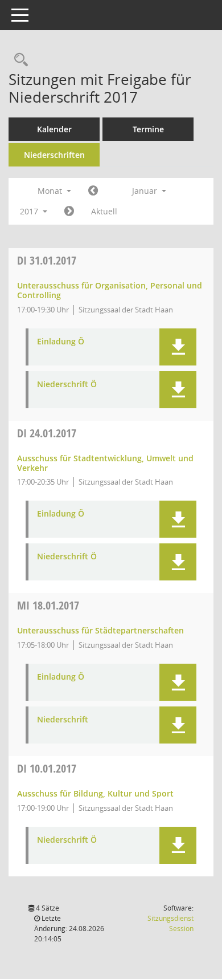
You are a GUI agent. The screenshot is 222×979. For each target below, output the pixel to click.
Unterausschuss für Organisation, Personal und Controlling (109, 290)
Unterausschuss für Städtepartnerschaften (100, 630)
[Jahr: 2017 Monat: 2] (69, 211)
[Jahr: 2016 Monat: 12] (93, 191)
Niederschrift (62, 720)
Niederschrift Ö (67, 384)
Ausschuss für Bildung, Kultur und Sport (95, 793)
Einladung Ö (60, 342)
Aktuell (104, 211)
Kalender (54, 129)
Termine (148, 129)
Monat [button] (51, 190)
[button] (177, 346)
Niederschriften (54, 154)
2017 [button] (30, 211)
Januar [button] (145, 190)
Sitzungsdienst (170, 923)
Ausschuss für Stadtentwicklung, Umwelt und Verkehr (105, 463)
